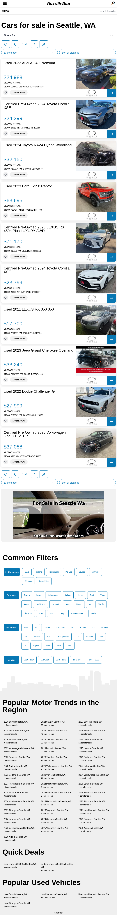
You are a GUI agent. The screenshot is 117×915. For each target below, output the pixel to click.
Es (93, 627)
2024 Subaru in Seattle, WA (91, 767)
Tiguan (36, 646)
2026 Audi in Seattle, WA (15, 838)
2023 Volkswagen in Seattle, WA (56, 767)
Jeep (62, 613)
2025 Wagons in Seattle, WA (54, 812)
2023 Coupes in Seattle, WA (91, 821)
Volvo (102, 595)
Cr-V (77, 637)
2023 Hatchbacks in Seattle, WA (19, 785)
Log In (101, 10)
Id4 (25, 637)
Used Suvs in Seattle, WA (16, 896)
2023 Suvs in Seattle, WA (90, 723)
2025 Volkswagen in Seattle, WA (19, 750)
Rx (36, 627)
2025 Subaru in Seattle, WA (17, 759)
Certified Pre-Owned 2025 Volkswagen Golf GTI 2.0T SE (35, 434)
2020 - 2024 (29, 660)
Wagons (28, 581)
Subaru (68, 595)
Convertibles (44, 581)
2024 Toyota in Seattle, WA (17, 732)
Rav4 (26, 627)
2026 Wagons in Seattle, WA (54, 829)
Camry (83, 627)
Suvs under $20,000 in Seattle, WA (20, 865)
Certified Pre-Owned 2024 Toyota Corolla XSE (36, 106)
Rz (25, 646)
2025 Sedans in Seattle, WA (91, 759)
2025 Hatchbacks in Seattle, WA (56, 803)
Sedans (39, 572)
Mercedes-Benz (77, 613)
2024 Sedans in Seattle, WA (91, 732)
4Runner (104, 627)
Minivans (95, 572)
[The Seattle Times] (58, 3)
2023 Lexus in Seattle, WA (53, 750)
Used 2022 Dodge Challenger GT (30, 391)
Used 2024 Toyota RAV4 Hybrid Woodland (38, 145)
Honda (80, 595)
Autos (5, 11)
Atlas (48, 646)
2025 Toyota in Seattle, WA (54, 732)
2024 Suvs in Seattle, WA (53, 723)
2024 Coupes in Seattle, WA (54, 821)
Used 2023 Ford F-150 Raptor (28, 186)
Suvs (27, 572)
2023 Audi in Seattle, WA (15, 767)
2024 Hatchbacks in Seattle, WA (19, 803)
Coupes (82, 572)
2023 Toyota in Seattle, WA (54, 759)
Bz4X (49, 637)
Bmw (41, 613)
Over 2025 (45, 660)
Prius (59, 646)
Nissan (79, 604)
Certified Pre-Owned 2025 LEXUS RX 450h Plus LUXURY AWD (34, 229)
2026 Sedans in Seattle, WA (91, 794)
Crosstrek (61, 627)
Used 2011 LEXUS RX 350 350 (29, 309)
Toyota (27, 595)
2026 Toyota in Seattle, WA (54, 741)
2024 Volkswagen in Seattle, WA (93, 776)
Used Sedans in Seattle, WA (54, 896)
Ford (51, 613)
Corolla (47, 627)
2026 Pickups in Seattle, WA (17, 821)
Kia (90, 604)
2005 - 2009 (94, 660)
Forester (89, 637)
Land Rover (40, 604)
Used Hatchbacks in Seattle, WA (93, 896)
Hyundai (55, 604)
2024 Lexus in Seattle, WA (90, 741)
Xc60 (70, 646)
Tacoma (36, 637)
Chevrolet (28, 613)
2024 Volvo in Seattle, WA (16, 794)
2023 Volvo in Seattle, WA (53, 776)
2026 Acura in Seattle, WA (90, 829)
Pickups (69, 572)
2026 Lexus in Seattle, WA (90, 785)
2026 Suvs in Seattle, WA (16, 741)
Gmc (67, 604)
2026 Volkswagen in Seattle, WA (19, 829)
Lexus (38, 595)
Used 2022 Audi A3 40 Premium (29, 63)
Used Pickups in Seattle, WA (17, 905)
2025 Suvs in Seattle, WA (16, 723)
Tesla (93, 613)
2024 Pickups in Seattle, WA (54, 785)
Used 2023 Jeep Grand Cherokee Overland (38, 350)
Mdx (101, 637)
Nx (72, 627)
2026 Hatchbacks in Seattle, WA (93, 812)
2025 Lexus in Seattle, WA (90, 750)
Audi (92, 595)
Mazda (101, 604)
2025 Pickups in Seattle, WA (17, 812)
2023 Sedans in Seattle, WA (17, 776)
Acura (26, 604)
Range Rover (63, 637)
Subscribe (111, 10)
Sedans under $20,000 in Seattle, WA (57, 867)
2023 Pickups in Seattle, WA (91, 803)
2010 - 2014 (78, 660)
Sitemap (58, 912)
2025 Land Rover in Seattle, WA (56, 794)
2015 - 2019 (61, 660)
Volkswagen (53, 595)
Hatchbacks (54, 572)
